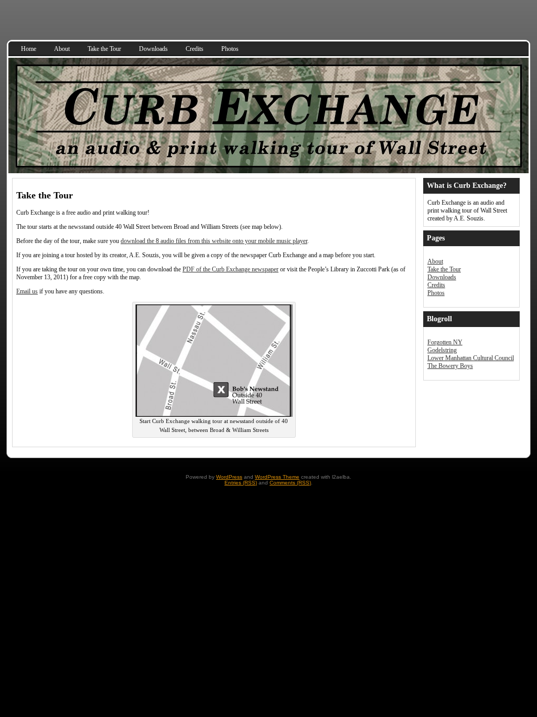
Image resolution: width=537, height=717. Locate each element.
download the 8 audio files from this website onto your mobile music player (214, 241)
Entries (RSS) (240, 483)
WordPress (229, 477)
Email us (27, 291)
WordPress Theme (277, 477)
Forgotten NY (445, 342)
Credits (436, 285)
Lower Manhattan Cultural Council (470, 358)
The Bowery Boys (450, 366)
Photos (436, 293)
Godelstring (442, 350)
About (435, 261)
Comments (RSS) (290, 483)
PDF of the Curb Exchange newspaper (230, 269)
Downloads (441, 277)
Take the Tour (444, 269)
